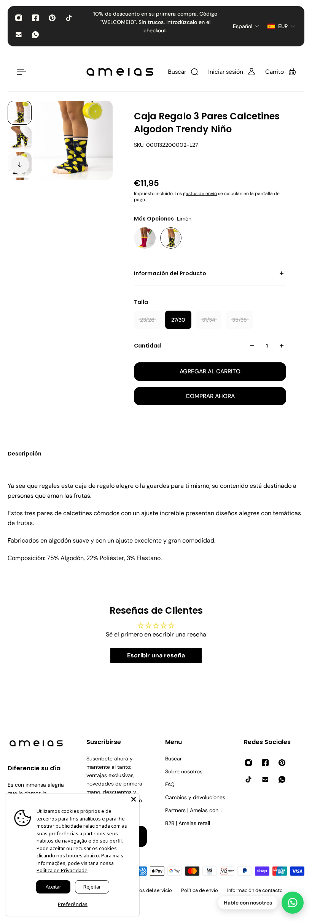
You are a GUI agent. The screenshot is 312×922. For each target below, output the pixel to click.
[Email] (18, 34)
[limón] (171, 238)
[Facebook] (35, 18)
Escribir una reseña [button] (156, 655)
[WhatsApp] (35, 34)
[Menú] (19, 71)
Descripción (24, 453)
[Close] (133, 799)
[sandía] (145, 238)
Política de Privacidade (62, 870)
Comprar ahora (210, 396)
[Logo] (120, 71)
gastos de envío (200, 193)
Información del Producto (170, 273)
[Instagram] (18, 18)
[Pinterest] (52, 18)
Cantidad (147, 345)
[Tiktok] (68, 18)
